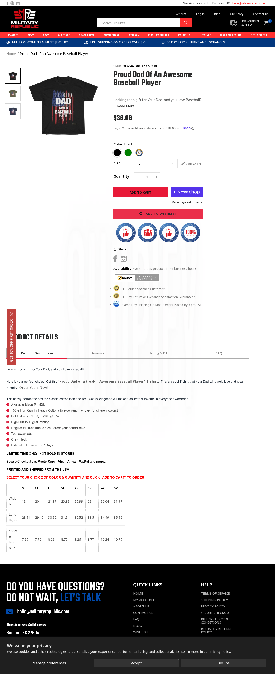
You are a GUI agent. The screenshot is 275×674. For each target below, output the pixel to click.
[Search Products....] (186, 22)
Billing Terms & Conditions (214, 621)
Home (11, 53)
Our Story (236, 14)
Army (31, 35)
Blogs (138, 625)
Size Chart (193, 164)
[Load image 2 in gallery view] (13, 93)
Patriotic (184, 35)
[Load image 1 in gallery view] (13, 76)
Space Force (86, 35)
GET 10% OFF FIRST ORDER (11, 340)
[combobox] (144, 22)
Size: (117, 163)
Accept (136, 663)
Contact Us (261, 14)
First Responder (158, 35)
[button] (13, 35)
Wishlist (181, 14)
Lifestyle (205, 35)
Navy (46, 35)
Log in (200, 14)
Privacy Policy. (220, 651)
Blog (217, 14)
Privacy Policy (213, 606)
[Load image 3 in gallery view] (13, 111)
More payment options (187, 202)
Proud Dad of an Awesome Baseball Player (54, 53)
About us (141, 606)
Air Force (64, 35)
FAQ (136, 619)
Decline (223, 663)
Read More (125, 106)
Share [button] (122, 249)
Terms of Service (215, 593)
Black (128, 144)
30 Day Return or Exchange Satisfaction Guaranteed (158, 297)
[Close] (11, 314)
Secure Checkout (216, 612)
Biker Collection (230, 35)
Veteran (134, 35)
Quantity (121, 176)
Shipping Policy (214, 599)
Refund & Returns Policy (216, 630)
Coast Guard (112, 35)
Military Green (128, 152)
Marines (13, 35)
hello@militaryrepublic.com (249, 3)
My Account (143, 599)
